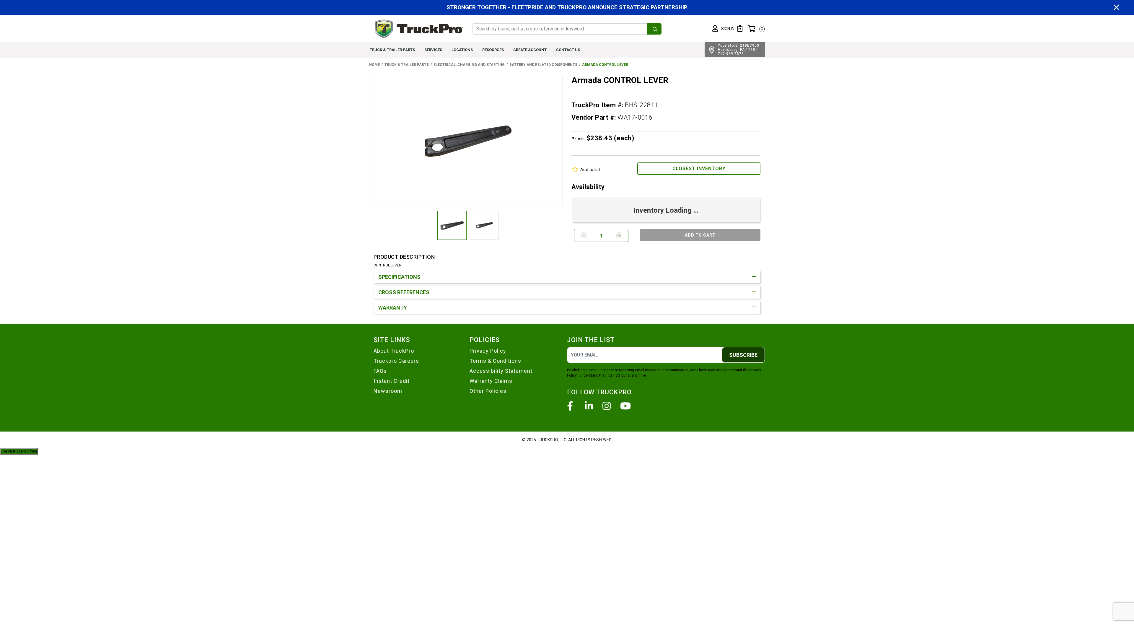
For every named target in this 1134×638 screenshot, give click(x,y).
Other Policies (488, 391)
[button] (723, 28)
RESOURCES (493, 50)
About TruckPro (394, 351)
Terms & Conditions (495, 361)
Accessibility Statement (501, 371)
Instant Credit (392, 381)
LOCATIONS (462, 50)
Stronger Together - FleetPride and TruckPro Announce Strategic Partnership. (567, 7)
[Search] (654, 29)
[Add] (619, 235)
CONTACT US (568, 50)
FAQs (380, 371)
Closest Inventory (699, 168)
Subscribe (743, 355)
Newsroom (388, 391)
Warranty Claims (491, 381)
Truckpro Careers (396, 361)
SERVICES (433, 50)
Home (374, 65)
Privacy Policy (488, 351)
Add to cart (700, 235)
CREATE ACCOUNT (530, 50)
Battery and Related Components (543, 65)
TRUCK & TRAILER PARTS (392, 50)
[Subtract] (583, 235)
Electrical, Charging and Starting (469, 65)
